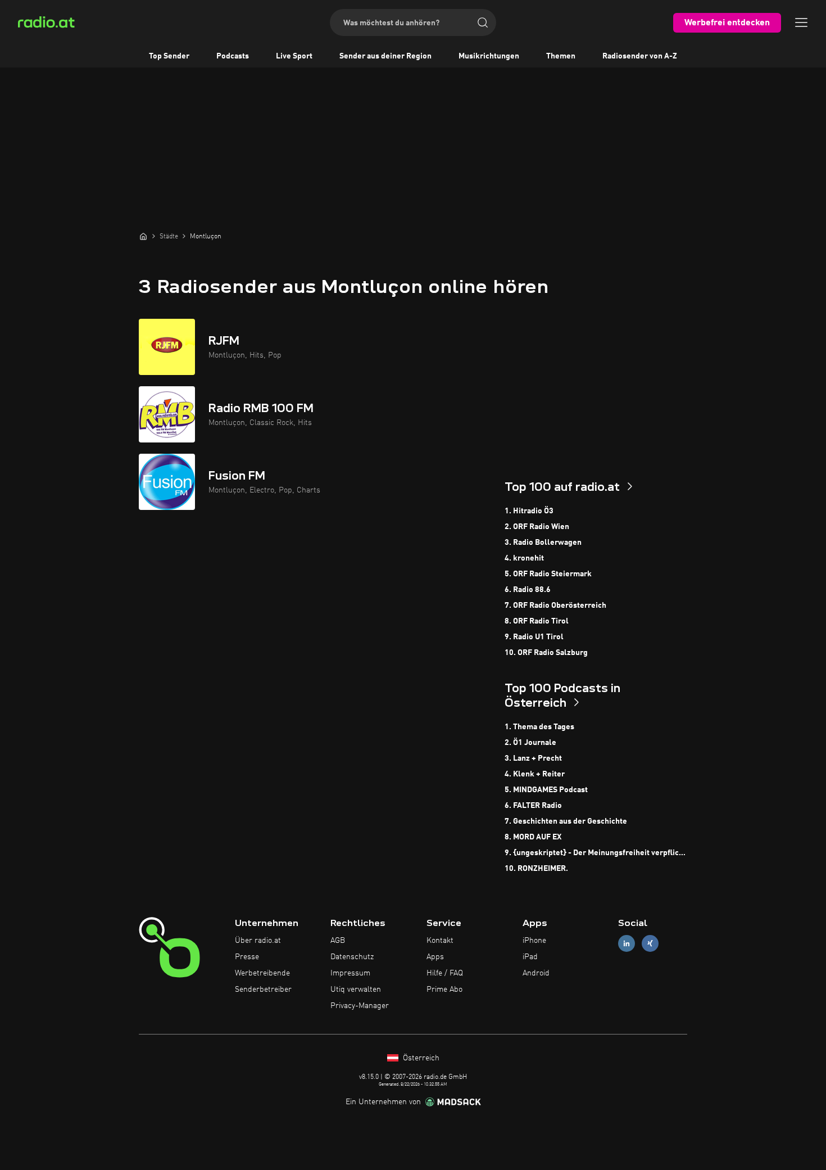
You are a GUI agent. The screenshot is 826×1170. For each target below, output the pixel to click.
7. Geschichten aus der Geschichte (566, 821)
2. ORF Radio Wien (537, 527)
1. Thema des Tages (539, 727)
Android (536, 973)
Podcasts (232, 56)
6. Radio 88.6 (528, 590)
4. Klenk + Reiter (535, 774)
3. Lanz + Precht (533, 758)
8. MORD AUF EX (533, 837)
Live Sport (294, 56)
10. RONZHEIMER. (536, 869)
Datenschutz (352, 957)
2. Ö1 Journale (530, 743)
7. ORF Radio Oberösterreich (555, 605)
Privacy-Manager (359, 1006)
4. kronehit (524, 558)
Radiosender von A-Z (639, 56)
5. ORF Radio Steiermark (548, 574)
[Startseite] (143, 236)
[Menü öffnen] (801, 22)
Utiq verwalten (355, 989)
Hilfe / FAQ (444, 973)
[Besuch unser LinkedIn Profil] (626, 944)
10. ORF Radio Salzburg (546, 653)
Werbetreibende (262, 973)
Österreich (420, 1058)
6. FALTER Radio (533, 806)
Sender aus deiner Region (385, 56)
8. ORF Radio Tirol (537, 621)
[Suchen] (482, 22)
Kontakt (439, 941)
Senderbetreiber (263, 989)
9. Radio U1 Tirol (534, 637)
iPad (530, 957)
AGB (337, 941)
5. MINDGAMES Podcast (546, 790)
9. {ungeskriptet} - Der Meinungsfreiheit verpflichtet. (596, 853)
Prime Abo (444, 989)
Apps (435, 957)
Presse (247, 957)
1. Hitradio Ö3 (529, 511)
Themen (560, 56)
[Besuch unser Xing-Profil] (650, 944)
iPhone (534, 941)
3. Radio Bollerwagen (543, 542)
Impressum (350, 973)
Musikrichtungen (489, 56)
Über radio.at (258, 941)
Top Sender (169, 56)
